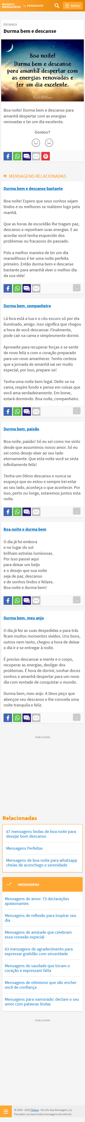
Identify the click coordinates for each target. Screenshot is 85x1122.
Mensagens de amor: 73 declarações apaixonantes (37, 901)
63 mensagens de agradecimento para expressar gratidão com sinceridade (39, 951)
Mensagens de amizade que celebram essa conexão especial (38, 934)
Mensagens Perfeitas (24, 848)
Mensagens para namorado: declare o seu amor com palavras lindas (42, 1001)
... (76, 287)
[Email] (36, 156)
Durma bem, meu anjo (24, 618)
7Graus (34, 1110)
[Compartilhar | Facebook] (8, 156)
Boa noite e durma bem (25, 529)
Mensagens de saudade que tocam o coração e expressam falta (37, 968)
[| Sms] (26, 156)
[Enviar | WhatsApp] (17, 156)
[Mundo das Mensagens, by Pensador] (22, 5)
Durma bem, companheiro (27, 305)
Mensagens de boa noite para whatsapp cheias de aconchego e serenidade (41, 862)
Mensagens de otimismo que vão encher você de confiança (40, 985)
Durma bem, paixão (21, 429)
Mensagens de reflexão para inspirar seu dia (40, 918)
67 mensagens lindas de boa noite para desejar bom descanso (41, 834)
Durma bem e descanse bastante (33, 188)
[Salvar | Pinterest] (45, 156)
